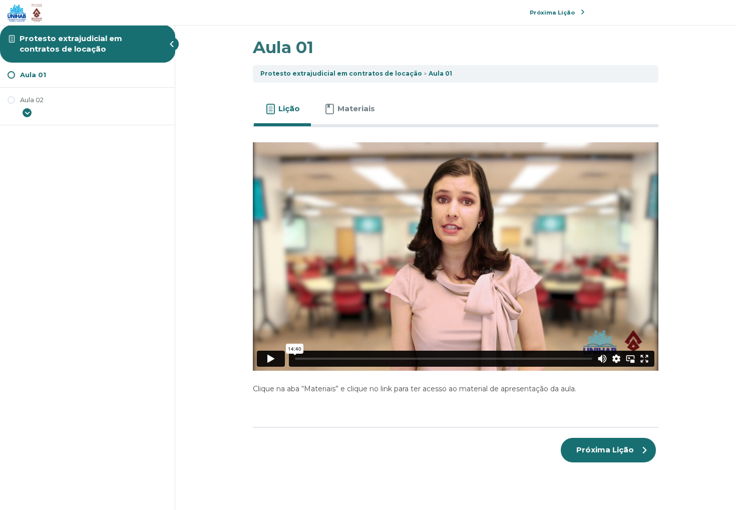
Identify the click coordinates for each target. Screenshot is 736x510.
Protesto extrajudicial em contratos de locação (71, 43)
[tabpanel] (455, 273)
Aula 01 (440, 73)
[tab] (282, 109)
